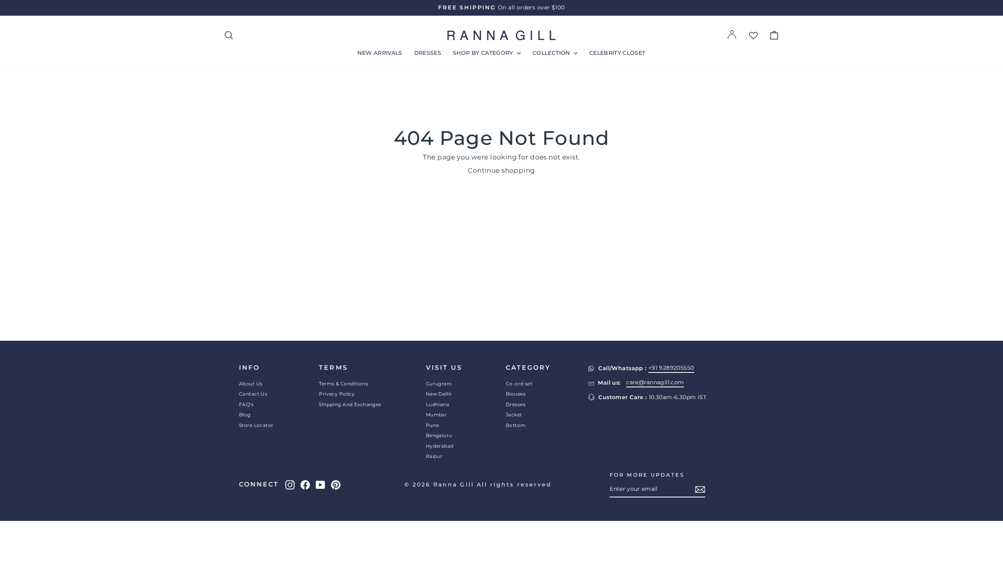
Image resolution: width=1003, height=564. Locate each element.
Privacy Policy (337, 394)
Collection (552, 52)
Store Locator (256, 425)
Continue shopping (501, 170)
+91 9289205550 (671, 367)
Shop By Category (484, 52)
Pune (432, 425)
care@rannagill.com (655, 382)
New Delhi (439, 394)
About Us (251, 384)
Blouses (515, 394)
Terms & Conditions (343, 384)
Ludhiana (437, 404)
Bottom (516, 425)
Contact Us (253, 394)
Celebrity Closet (617, 52)
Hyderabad (440, 446)
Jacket (514, 415)
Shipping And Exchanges (350, 404)
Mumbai (436, 415)
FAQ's (246, 404)
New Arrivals (379, 52)
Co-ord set (519, 384)
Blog (245, 415)
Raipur (434, 456)
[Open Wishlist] (753, 35)
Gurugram (439, 384)
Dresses (427, 52)
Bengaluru (439, 435)
